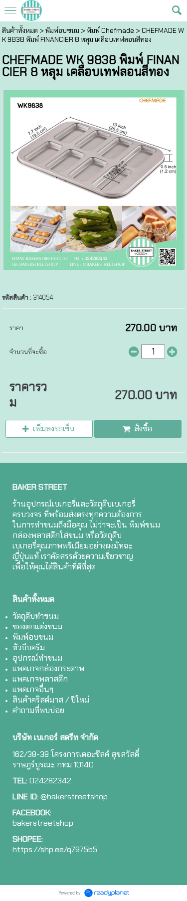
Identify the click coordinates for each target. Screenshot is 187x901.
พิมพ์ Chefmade (110, 30)
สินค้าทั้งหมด (20, 30)
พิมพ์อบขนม (62, 30)
